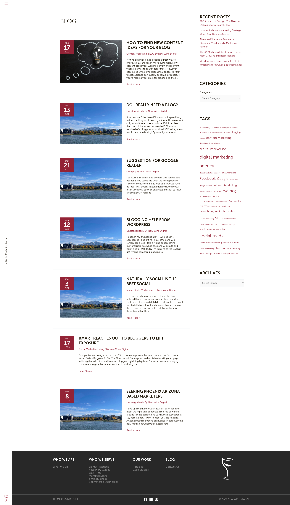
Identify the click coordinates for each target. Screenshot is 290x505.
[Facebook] (145, 499)
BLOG (170, 460)
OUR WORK (142, 460)
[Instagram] (156, 499)
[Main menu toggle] (6, 4)
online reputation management (213, 201)
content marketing (219, 138)
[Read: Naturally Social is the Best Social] (91, 297)
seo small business (219, 224)
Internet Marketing (225, 185)
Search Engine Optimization (218, 211)
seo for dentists (230, 219)
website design (222, 253)
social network (231, 242)
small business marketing (213, 229)
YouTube (234, 254)
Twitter (220, 248)
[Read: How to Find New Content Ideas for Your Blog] (91, 61)
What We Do (61, 466)
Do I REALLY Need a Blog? (152, 105)
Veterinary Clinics (99, 469)
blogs (202, 138)
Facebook (208, 178)
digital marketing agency (216, 161)
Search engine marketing (220, 206)
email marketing (229, 173)
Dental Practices (99, 466)
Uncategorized (134, 111)
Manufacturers (98, 475)
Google (130, 171)
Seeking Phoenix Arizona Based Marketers (153, 394)
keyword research (206, 191)
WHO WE (60, 460)
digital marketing (213, 149)
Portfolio (138, 466)
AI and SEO (204, 132)
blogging (236, 132)
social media (212, 235)
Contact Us (172, 466)
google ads (234, 179)
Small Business (98, 478)
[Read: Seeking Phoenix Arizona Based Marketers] (91, 409)
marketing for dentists (209, 196)
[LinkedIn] (151, 499)
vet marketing (233, 248)
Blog (228, 133)
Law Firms (95, 472)
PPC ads (207, 206)
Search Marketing (207, 219)
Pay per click (235, 201)
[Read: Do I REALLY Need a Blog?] (91, 122)
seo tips (232, 224)
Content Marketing (136, 53)
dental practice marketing (210, 143)
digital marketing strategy (210, 173)
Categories (206, 92)
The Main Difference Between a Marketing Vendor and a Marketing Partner (218, 43)
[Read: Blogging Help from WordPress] (91, 237)
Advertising (205, 127)
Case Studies (141, 469)
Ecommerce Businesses (103, 481)
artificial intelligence (217, 133)
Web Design (206, 253)
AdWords (215, 128)
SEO (150, 53)
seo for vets (205, 224)
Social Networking (207, 249)
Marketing (230, 191)
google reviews (206, 185)
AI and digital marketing (228, 128)
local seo (217, 191)
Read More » (133, 84)
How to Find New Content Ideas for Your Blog (154, 45)
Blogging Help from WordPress (148, 222)
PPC (201, 206)
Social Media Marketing (139, 290)
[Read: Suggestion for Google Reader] (91, 178)
